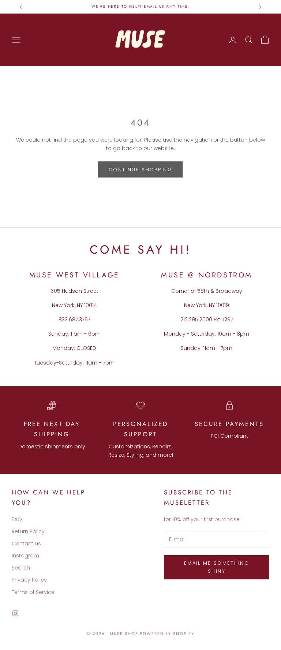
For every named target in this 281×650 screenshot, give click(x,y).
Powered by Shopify (167, 633)
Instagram (25, 555)
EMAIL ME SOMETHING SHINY (216, 567)
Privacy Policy (29, 579)
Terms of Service (33, 592)
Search (21, 567)
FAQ (17, 519)
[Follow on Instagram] (15, 613)
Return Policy (28, 531)
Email (150, 6)
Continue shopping (140, 169)
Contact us (26, 543)
